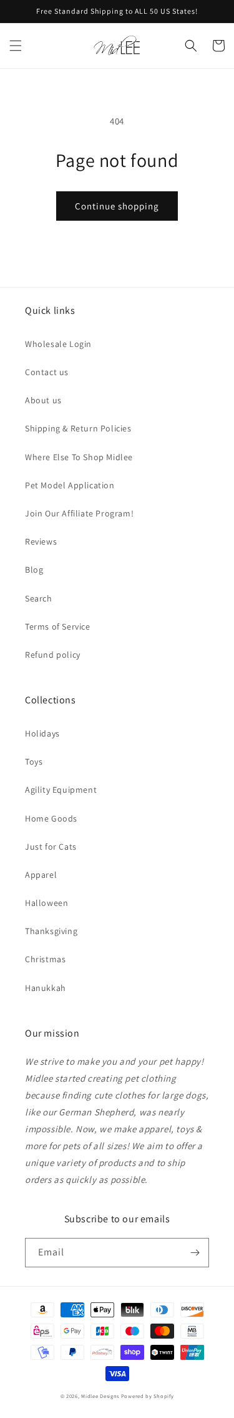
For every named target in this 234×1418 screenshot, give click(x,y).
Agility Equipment (61, 789)
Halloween (46, 902)
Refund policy (52, 654)
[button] (15, 45)
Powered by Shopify (147, 1395)
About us (43, 400)
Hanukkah (45, 987)
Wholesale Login (58, 343)
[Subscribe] (194, 1252)
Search (38, 598)
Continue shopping (117, 206)
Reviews (41, 541)
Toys (33, 761)
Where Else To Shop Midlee (79, 457)
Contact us (47, 372)
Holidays (42, 733)
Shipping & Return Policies (78, 428)
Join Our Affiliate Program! (79, 513)
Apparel (41, 874)
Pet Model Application (70, 485)
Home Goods (51, 818)
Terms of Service (57, 626)
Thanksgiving (51, 931)
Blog (34, 569)
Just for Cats (51, 846)
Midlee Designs (100, 1395)
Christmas (45, 959)
